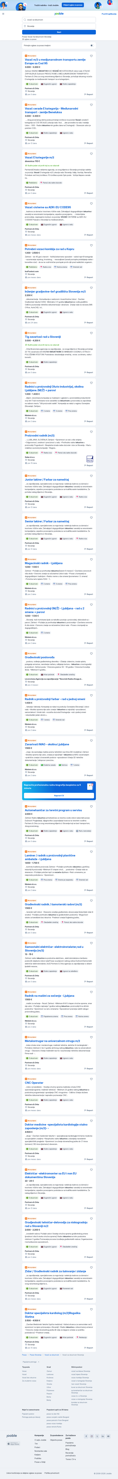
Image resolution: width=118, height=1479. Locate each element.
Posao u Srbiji (40, 1462)
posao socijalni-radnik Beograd (58, 1417)
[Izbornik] (3, 13)
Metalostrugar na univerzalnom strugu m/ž (52, 1041)
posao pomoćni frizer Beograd (57, 1420)
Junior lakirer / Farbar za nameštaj (47, 479)
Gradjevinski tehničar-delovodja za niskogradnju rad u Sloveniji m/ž (56, 1224)
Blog (67, 1449)
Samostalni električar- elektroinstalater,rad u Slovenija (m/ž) (54, 948)
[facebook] (86, 1436)
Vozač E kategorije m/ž (39, 157)
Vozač (24, 1374)
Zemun (49, 1371)
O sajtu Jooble (40, 1440)
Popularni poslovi (28, 1414)
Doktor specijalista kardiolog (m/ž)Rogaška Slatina (52, 1314)
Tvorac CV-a (71, 1459)
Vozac (24, 1371)
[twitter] (97, 1436)
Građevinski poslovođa (40, 657)
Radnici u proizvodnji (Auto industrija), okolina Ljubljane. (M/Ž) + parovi (54, 388)
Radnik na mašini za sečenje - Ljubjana (49, 995)
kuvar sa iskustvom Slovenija (81, 1387)
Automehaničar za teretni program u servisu (53, 810)
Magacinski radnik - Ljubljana (44, 563)
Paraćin (49, 1394)
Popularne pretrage (30, 1362)
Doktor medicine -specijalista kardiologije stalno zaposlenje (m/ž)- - (56, 1126)
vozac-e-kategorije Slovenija (81, 1399)
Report (90, 94)
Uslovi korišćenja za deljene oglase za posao (24, 1473)
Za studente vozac (29, 1381)
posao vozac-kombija (54, 1423)
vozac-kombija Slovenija (80, 1378)
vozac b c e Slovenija (79, 1396)
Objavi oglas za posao (72, 5)
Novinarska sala (41, 1451)
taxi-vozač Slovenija (78, 1384)
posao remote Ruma (54, 1427)
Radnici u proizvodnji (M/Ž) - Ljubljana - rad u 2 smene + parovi (54, 610)
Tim (36, 1443)
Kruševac (50, 1378)
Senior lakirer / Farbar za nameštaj (47, 521)
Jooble (109, 1473)
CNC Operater (34, 1082)
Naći (59, 32)
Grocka (49, 1384)
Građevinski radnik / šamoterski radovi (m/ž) (53, 904)
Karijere (38, 1455)
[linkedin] (102, 1436)
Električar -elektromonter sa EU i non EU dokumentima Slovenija (51, 1175)
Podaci (37, 1447)
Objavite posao (56, 1440)
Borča (49, 1397)
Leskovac (50, 1374)
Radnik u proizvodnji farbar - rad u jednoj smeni (55, 699)
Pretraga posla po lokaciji (31, 1417)
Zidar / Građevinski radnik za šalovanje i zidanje (55, 1271)
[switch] (92, 45)
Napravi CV (59, 795)
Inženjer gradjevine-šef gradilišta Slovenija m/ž (55, 291)
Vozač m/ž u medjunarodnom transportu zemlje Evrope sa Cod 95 (55, 61)
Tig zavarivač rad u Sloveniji (43, 336)
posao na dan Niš (53, 1414)
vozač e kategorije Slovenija (81, 1381)
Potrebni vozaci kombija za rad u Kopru (49, 249)
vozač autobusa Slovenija (80, 1371)
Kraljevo (49, 1381)
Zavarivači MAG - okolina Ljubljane (47, 744)
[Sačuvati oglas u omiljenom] (91, 55)
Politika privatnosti (52, 1473)
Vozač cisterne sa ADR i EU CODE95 (48, 207)
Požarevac (50, 1390)
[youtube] (108, 1436)
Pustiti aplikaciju (109, 14)
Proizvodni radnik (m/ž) (40, 435)
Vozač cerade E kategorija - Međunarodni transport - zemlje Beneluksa (51, 110)
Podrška (38, 1458)
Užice (49, 1387)
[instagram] (91, 1436)
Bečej (49, 1400)
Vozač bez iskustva (29, 1378)
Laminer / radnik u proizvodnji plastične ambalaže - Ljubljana (50, 857)
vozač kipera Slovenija (79, 1374)
